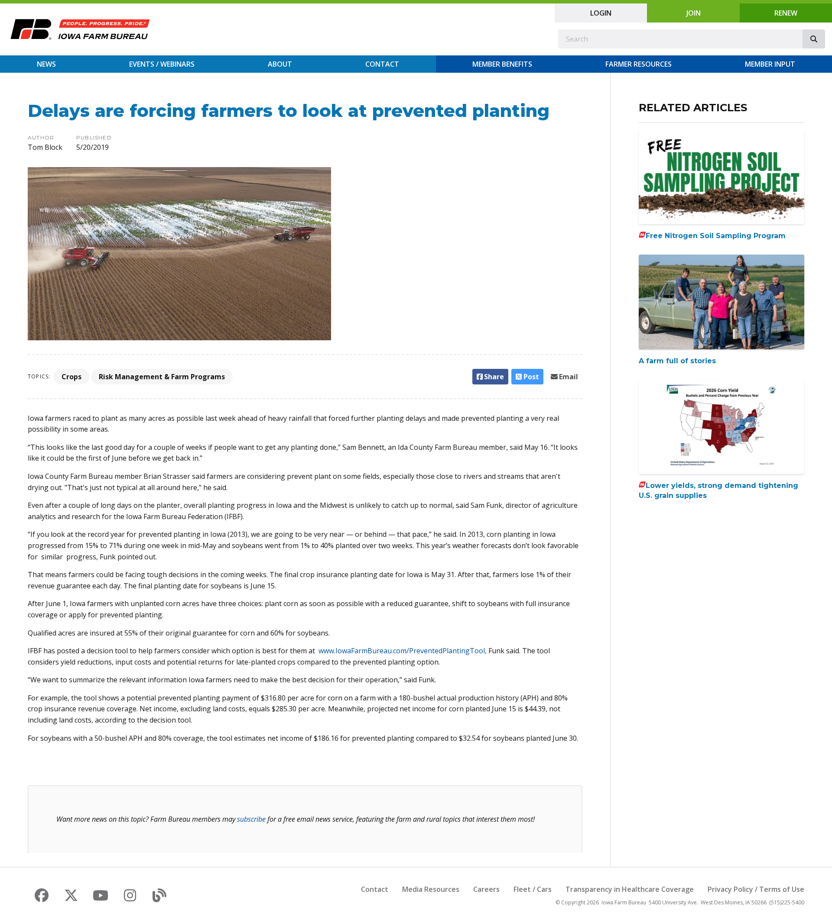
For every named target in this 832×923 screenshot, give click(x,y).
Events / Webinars (162, 64)
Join (693, 13)
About (280, 64)
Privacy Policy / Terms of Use (756, 889)
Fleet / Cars (533, 889)
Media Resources (430, 889)
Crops (71, 376)
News (46, 64)
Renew (785, 13)
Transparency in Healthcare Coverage (630, 889)
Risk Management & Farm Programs (162, 376)
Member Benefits (502, 64)
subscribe (251, 819)
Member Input (770, 64)
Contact (382, 64)
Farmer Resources (638, 64)
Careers (486, 889)
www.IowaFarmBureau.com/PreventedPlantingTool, (402, 650)
